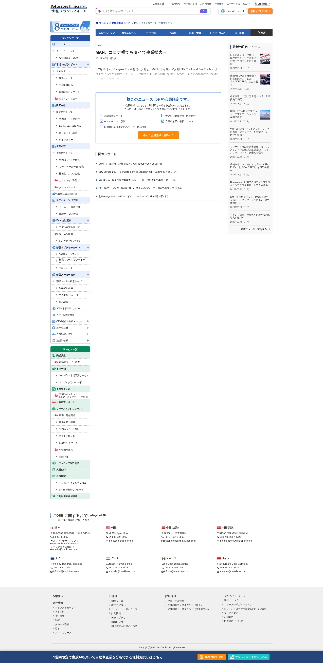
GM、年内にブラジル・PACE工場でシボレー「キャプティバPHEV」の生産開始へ (249, 199)
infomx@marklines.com (176, 571)
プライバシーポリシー (236, 596)
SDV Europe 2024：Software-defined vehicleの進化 (126, 171)
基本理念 (59, 611)
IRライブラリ (118, 617)
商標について (231, 600)
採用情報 (176, 3)
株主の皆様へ (118, 604)
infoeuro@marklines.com (233, 571)
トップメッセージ (64, 607)
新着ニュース (129, 32)
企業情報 (57, 596)
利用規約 (229, 617)
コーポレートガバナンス (124, 609)
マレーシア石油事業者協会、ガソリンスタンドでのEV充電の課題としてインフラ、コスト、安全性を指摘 (250, 149)
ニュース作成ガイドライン (238, 604)
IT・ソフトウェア (217, 32)
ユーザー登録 (233, 3)
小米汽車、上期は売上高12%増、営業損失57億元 (250, 97)
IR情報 (113, 596)
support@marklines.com (66, 543)
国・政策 (239, 32)
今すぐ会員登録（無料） (157, 135)
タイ (99, 45)
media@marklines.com (65, 549)
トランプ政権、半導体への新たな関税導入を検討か (250, 216)
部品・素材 (195, 32)
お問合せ (218, 3)
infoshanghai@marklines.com (180, 540)
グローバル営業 (176, 600)
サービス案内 (190, 3)
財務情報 (116, 613)
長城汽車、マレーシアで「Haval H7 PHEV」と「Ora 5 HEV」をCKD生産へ (249, 167)
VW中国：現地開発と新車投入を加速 (118, 163)
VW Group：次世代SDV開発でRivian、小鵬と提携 (125, 180)
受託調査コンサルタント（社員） (185, 604)
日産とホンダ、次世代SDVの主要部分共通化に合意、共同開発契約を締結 (243, 59)
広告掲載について (233, 621)
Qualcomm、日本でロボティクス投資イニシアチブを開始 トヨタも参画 (250, 183)
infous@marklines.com (121, 540)
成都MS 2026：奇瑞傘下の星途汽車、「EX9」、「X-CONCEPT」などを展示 (244, 80)
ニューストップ (106, 32)
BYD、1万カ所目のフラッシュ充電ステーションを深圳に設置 (243, 114)
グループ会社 (62, 624)
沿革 (57, 628)
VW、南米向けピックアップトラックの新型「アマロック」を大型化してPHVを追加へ (249, 131)
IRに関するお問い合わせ (124, 625)
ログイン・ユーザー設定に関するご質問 (245, 608)
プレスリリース (63, 632)
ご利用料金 (205, 3)
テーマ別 (151, 32)
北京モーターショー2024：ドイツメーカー (122, 196)
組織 (57, 620)
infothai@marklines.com (66, 571)
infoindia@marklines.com (122, 571)
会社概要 (59, 615)
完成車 (172, 32)
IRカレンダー (118, 621)
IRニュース (117, 600)
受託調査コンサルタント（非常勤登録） (189, 609)
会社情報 (57, 602)
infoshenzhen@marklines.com (236, 540)
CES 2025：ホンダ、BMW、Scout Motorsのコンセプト (128, 188)
